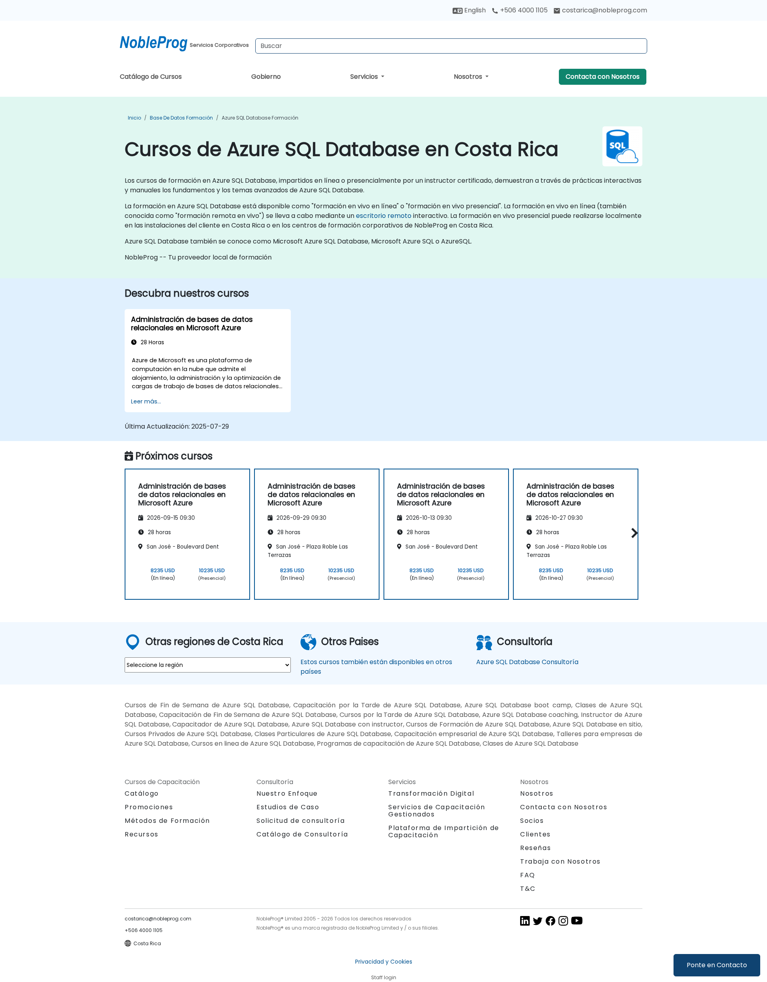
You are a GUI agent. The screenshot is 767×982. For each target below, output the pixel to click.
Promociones (149, 807)
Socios (532, 820)
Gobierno (266, 76)
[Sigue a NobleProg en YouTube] (576, 920)
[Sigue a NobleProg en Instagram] (563, 920)
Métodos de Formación (167, 820)
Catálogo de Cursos (151, 76)
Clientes (535, 834)
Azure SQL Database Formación (260, 117)
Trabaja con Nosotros (560, 861)
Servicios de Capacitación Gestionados (436, 810)
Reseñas (535, 847)
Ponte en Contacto (717, 965)
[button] (633, 533)
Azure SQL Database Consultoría (527, 662)
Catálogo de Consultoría (302, 834)
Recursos (142, 834)
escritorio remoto (383, 215)
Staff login (383, 977)
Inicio (134, 117)
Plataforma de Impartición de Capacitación (443, 831)
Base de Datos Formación (181, 117)
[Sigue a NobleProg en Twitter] (537, 920)
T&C (528, 888)
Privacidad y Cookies (383, 962)
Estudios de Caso (288, 807)
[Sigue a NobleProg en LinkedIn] (525, 920)
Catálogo (142, 793)
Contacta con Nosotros (603, 76)
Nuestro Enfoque (287, 793)
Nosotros (469, 76)
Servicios (365, 76)
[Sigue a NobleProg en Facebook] (550, 920)
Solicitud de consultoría (300, 820)
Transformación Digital (431, 793)
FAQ (527, 875)
